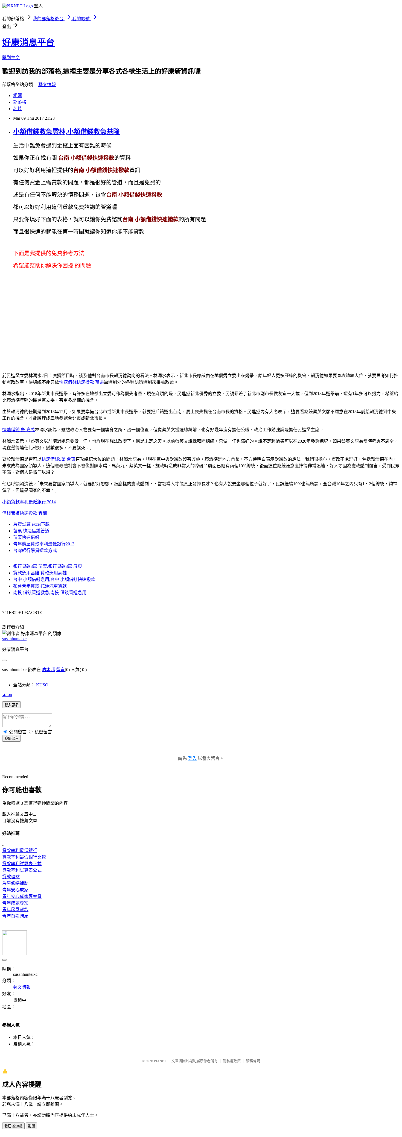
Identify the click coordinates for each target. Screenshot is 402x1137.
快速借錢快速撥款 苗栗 (81, 382)
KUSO (42, 685)
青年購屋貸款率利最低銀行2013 (43, 544)
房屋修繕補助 (15, 883)
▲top (7, 694)
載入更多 (11, 705)
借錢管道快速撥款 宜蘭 (24, 513)
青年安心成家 (15, 890)
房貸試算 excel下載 (31, 524)
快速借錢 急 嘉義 (18, 429)
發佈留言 (11, 738)
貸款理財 (11, 876)
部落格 (19, 102)
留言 (60, 669)
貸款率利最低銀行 (19, 850)
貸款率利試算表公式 (22, 870)
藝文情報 (47, 84)
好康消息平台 (28, 42)
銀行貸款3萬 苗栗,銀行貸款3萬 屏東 (47, 566)
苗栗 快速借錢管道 (31, 530)
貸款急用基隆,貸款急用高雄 (40, 573)
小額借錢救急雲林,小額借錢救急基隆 (66, 131)
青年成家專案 (15, 903)
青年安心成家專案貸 (22, 896)
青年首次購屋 (15, 916)
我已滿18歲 (13, 1126)
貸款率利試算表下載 (22, 863)
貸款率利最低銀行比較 (24, 857)
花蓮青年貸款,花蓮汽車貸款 (40, 586)
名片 (17, 108)
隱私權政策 (232, 1061)
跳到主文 (11, 57)
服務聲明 (253, 1061)
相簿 (17, 95)
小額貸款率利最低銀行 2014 (29, 502)
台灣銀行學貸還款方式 (35, 550)
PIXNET (160, 1061)
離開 (31, 1126)
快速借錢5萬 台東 (58, 459)
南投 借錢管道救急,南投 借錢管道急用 (49, 592)
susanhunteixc (14, 638)
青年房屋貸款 (15, 909)
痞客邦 (48, 669)
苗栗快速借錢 (26, 537)
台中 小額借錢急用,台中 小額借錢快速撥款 (54, 579)
